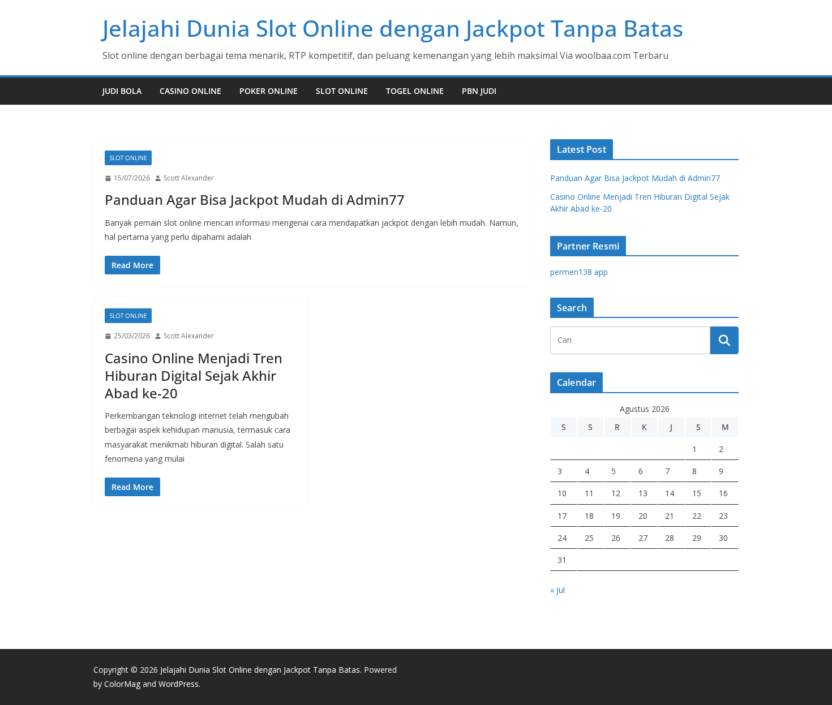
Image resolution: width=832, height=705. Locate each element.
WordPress (178, 683)
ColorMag (122, 683)
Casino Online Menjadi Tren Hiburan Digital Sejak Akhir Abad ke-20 (193, 375)
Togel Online (415, 90)
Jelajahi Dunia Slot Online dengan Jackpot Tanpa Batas (392, 28)
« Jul (557, 589)
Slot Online (342, 90)
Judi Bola (121, 90)
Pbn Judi (479, 90)
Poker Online (268, 90)
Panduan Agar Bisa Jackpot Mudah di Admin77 (255, 199)
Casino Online (190, 90)
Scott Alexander (189, 178)
